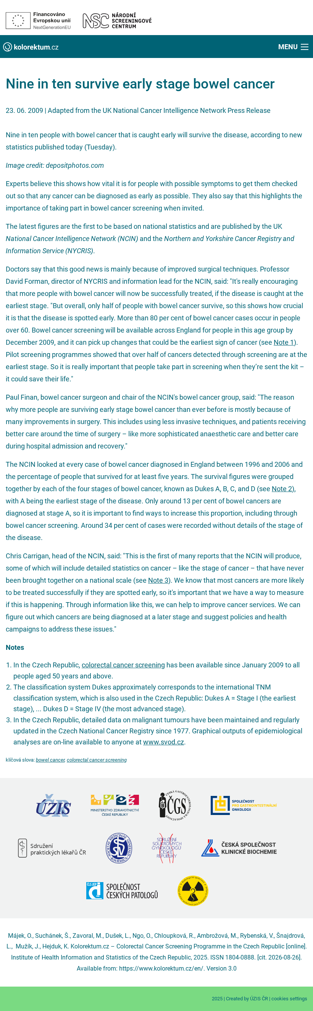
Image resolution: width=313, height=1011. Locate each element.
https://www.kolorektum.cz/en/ (161, 968)
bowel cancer (50, 760)
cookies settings (289, 998)
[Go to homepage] (30, 46)
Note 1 (284, 342)
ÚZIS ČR (259, 998)
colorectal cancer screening (123, 665)
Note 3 (158, 580)
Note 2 (282, 489)
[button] (294, 46)
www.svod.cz (163, 742)
